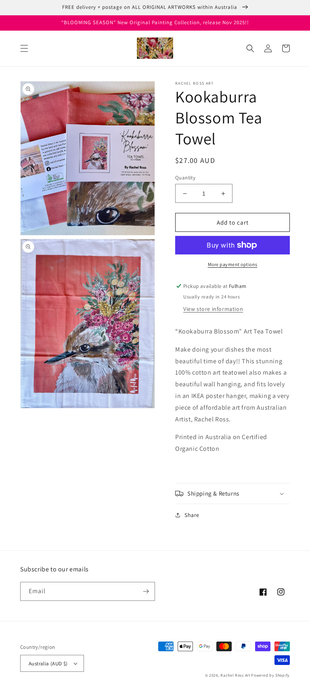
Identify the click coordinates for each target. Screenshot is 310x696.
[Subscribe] (146, 591)
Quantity (185, 177)
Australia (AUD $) (48, 663)
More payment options (233, 264)
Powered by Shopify (270, 675)
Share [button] (191, 515)
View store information (213, 309)
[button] (24, 48)
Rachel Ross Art (235, 675)
